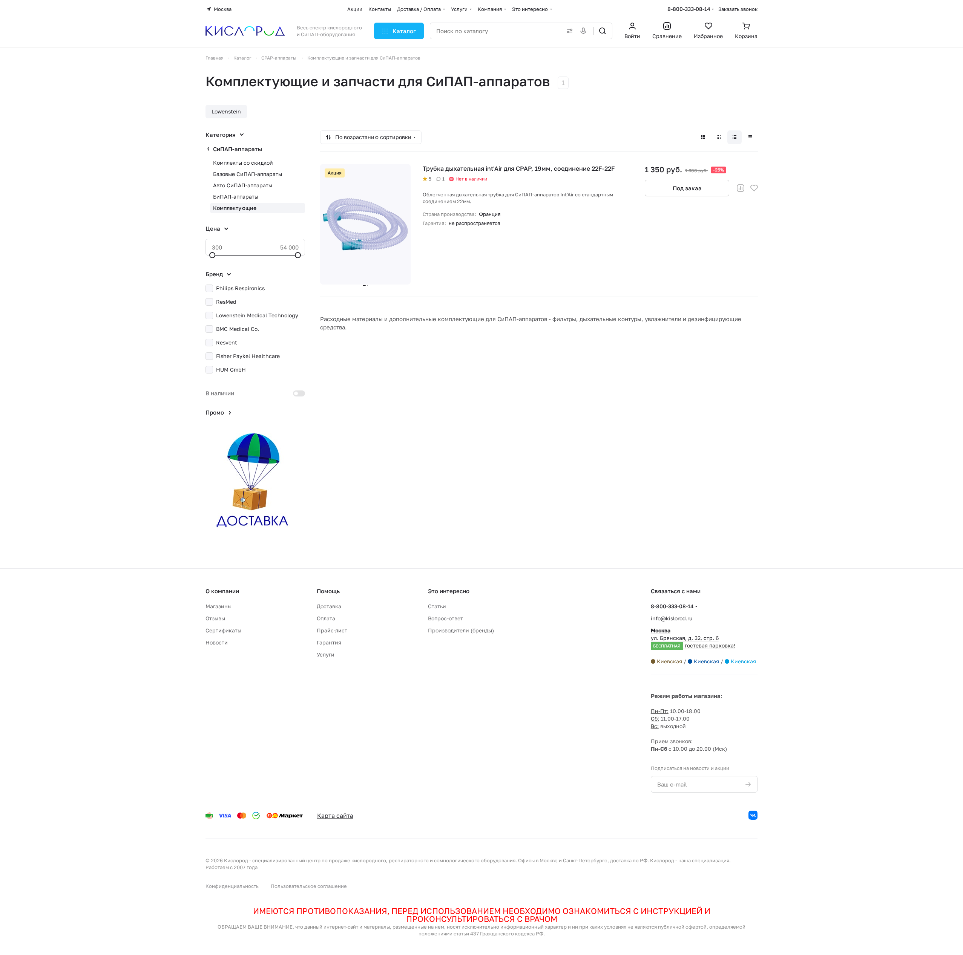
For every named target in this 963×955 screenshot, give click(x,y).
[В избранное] (754, 188)
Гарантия (329, 642)
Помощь (328, 591)
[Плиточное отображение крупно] (703, 137)
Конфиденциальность (232, 886)
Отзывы (215, 618)
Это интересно (448, 591)
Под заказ (687, 188)
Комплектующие (234, 208)
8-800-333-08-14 (688, 9)
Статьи (437, 606)
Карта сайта (335, 815)
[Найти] (602, 31)
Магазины (218, 606)
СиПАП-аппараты (237, 148)
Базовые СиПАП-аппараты (247, 174)
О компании (222, 591)
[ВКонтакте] (753, 815)
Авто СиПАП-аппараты (242, 185)
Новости (216, 642)
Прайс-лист (332, 630)
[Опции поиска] (568, 31)
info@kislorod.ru (671, 618)
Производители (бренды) (461, 630)
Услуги (325, 654)
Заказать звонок (738, 9)
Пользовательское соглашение (309, 886)
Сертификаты (223, 630)
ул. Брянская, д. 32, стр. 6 (693, 638)
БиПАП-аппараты (235, 196)
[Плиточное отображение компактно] (719, 137)
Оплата (326, 618)
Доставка (329, 606)
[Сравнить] (740, 188)
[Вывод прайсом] (750, 137)
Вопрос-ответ (445, 618)
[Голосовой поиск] (585, 31)
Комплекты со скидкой (243, 162)
